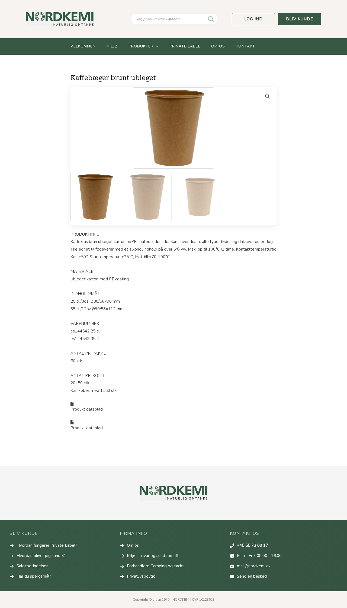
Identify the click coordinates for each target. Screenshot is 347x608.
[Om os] (129, 545)
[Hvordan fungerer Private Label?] (43, 545)
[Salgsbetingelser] (28, 566)
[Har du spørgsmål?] (30, 576)
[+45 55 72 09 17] (249, 545)
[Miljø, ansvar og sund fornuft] (149, 556)
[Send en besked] (248, 576)
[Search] (211, 19)
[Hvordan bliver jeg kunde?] (37, 556)
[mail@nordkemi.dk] (250, 566)
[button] (253, 19)
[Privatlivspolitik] (137, 576)
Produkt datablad (87, 409)
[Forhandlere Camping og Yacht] (152, 566)
